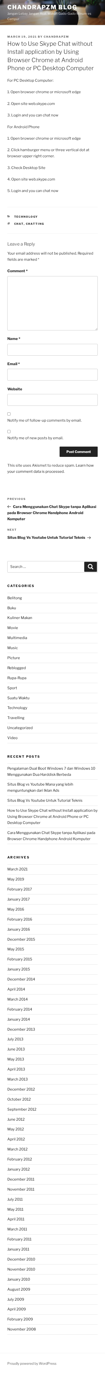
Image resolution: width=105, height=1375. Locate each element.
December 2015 (21, 939)
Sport (12, 688)
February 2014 (19, 1009)
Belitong (14, 598)
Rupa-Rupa (16, 678)
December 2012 (21, 1089)
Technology (26, 216)
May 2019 (15, 879)
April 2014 (16, 989)
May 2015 (15, 949)
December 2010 (21, 1259)
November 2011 (20, 1189)
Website (14, 389)
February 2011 (19, 1239)
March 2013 (17, 1079)
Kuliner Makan (19, 618)
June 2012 (16, 1119)
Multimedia (17, 638)
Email (13, 364)
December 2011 (20, 1179)
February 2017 (19, 889)
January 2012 (18, 1169)
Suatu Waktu (18, 698)
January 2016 (18, 929)
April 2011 (15, 1219)
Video (12, 738)
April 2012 (16, 1139)
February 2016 (19, 919)
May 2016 (15, 909)
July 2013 (15, 1039)
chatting (35, 223)
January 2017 (18, 899)
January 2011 (18, 1249)
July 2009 (15, 1299)
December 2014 (21, 979)
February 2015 (19, 959)
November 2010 (21, 1269)
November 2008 (21, 1329)
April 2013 (16, 1069)
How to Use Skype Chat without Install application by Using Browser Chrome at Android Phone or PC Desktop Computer (52, 816)
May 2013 (15, 1059)
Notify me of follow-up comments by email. (44, 420)
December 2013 (21, 1029)
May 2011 (15, 1209)
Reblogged (16, 668)
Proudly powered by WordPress (31, 1363)
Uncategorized (20, 728)
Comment (17, 271)
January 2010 (18, 1279)
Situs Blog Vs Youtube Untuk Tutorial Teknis (45, 800)
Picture (13, 658)
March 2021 (17, 869)
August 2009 (18, 1289)
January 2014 (18, 1019)
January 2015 (18, 969)
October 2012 (19, 1099)
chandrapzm (56, 36)
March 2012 (17, 1149)
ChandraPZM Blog (42, 7)
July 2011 (15, 1199)
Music (12, 648)
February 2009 (20, 1319)
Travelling (15, 718)
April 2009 (16, 1309)
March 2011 (17, 1229)
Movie (12, 628)
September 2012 (21, 1109)
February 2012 (19, 1159)
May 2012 (15, 1129)
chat (19, 223)
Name (13, 339)
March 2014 (17, 999)
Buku (11, 608)
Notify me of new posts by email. (35, 438)
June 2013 (16, 1049)
